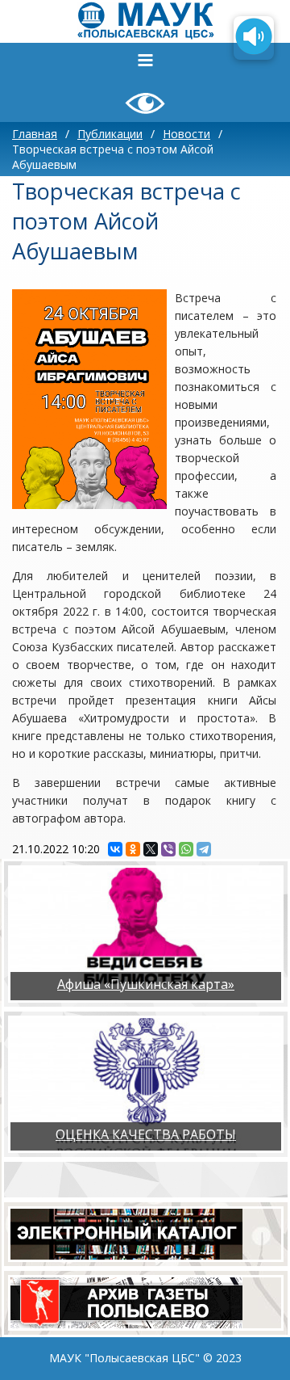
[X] (150, 849)
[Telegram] (204, 849)
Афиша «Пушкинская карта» (145, 984)
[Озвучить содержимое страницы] (254, 38)
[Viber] (168, 849)
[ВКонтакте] (115, 849)
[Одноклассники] (133, 849)
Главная (34, 133)
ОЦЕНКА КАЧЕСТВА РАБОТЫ (146, 1134)
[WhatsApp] (186, 849)
